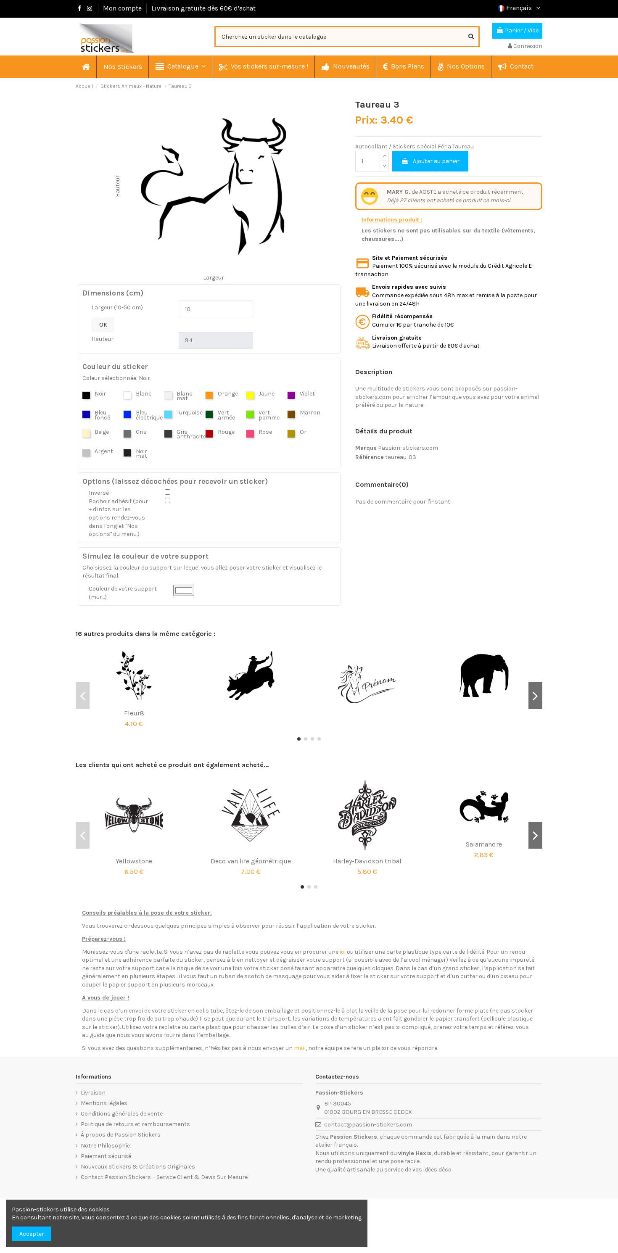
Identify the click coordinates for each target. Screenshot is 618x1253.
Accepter (31, 1233)
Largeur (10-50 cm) (117, 307)
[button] (180, 66)
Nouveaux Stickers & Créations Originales (138, 1166)
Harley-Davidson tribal (367, 861)
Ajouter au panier (436, 161)
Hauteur (103, 339)
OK (103, 324)
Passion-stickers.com (408, 447)
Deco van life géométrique (251, 861)
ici (343, 951)
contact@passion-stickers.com (368, 1124)
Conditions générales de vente (122, 1113)
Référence (369, 457)
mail (300, 1048)
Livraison (93, 1092)
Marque (366, 447)
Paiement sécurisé (106, 1156)
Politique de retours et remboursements (135, 1124)
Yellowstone (134, 861)
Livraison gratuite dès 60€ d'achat (203, 8)
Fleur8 (134, 713)
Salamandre (484, 844)
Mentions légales (104, 1103)
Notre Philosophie (105, 1145)
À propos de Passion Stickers (121, 1134)
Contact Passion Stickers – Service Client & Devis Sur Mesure (164, 1177)
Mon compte (122, 8)
